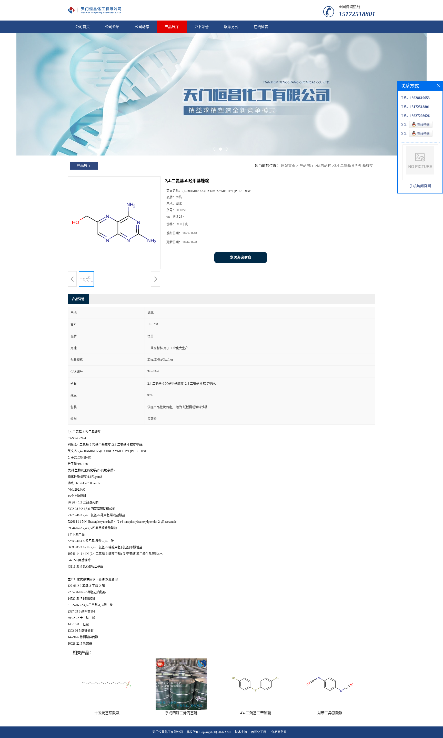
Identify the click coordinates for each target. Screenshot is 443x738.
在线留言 (261, 27)
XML (228, 732)
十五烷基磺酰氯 (106, 713)
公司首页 (82, 27)
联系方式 (231, 27)
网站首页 (288, 166)
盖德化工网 (258, 732)
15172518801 (357, 14)
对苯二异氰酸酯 (330, 713)
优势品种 (324, 166)
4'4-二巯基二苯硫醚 (255, 713)
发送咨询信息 (240, 257)
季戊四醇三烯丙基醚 (181, 713)
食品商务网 (279, 732)
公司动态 (142, 27)
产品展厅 (172, 27)
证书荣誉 (201, 27)
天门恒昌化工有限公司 (167, 732)
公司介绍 (112, 27)
